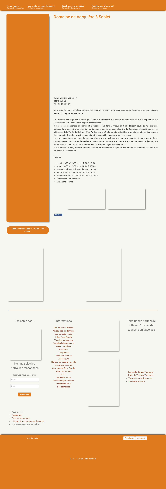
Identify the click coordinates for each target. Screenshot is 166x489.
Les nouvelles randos (63, 327)
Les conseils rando (63, 334)
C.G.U (63, 374)
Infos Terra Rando (63, 337)
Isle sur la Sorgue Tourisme (140, 372)
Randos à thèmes (64, 355)
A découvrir (63, 359)
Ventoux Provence (136, 381)
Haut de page (31, 438)
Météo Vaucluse (63, 346)
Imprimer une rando (63, 365)
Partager (58, 215)
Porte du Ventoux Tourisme (140, 375)
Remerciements (64, 377)
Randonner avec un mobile (63, 362)
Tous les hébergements (63, 343)
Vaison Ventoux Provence (140, 378)
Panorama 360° (63, 383)
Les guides (63, 352)
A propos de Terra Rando (63, 368)
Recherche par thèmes (63, 380)
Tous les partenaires (63, 340)
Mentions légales (63, 371)
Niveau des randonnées (63, 331)
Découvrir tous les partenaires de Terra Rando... (28, 230)
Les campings (63, 387)
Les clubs (63, 349)
